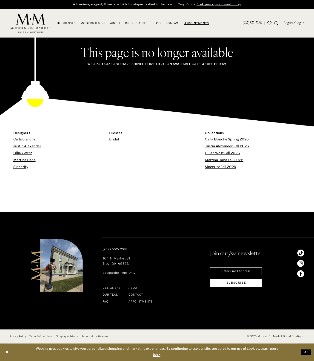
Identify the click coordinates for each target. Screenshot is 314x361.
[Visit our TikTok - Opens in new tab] (300, 253)
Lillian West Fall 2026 (222, 153)
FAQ (105, 301)
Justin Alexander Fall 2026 (227, 146)
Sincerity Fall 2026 (220, 167)
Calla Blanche (24, 139)
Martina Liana (24, 160)
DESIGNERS (111, 287)
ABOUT (133, 287)
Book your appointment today (219, 4)
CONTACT (135, 294)
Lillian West (22, 153)
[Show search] (277, 23)
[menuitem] (252, 23)
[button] (294, 23)
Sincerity (20, 167)
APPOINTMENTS (140, 301)
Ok (306, 352)
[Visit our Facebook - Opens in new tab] (300, 273)
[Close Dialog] (7, 352)
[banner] (31, 23)
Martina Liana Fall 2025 (224, 160)
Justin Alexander (27, 146)
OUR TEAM (111, 294)
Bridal (114, 139)
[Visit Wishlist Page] (269, 23)
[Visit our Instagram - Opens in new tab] (300, 263)
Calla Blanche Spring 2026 (227, 139)
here (156, 355)
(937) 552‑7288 (115, 249)
